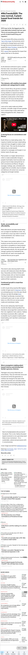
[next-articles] (26, 474)
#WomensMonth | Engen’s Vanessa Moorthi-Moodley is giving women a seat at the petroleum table (11, 631)
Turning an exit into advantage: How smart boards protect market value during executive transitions (11, 615)
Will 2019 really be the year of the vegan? (17, 58)
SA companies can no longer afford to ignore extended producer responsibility (10, 607)
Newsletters (13, 11)
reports (6, 51)
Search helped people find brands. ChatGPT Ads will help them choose (12, 563)
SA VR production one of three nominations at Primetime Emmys (11, 515)
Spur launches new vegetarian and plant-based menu (17, 260)
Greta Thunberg (12, 47)
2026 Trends (3, 11)
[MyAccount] (26, 2)
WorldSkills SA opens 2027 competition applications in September (8, 577)
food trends (10, 449)
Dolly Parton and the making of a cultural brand (14, 526)
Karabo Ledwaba (4, 529)
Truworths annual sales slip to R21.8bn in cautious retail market (13, 538)
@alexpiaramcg (21, 446)
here (19, 294)
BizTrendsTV (8, 11)
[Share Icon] (25, 60)
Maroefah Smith (4, 634)
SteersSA (12, 359)
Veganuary (18, 290)
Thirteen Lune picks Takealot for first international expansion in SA (12, 551)
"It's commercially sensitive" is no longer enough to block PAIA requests (13, 498)
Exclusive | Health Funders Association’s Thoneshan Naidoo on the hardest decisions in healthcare (11, 586)
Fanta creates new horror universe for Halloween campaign (11, 623)
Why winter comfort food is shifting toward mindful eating (6, 479)
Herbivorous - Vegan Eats (15, 217)
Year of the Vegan (6, 41)
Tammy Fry (4, 24)
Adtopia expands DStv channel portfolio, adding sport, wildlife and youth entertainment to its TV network (8, 596)
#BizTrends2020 (9, 450)
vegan (15, 449)
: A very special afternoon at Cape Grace (10, 639)
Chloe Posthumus (4, 642)
